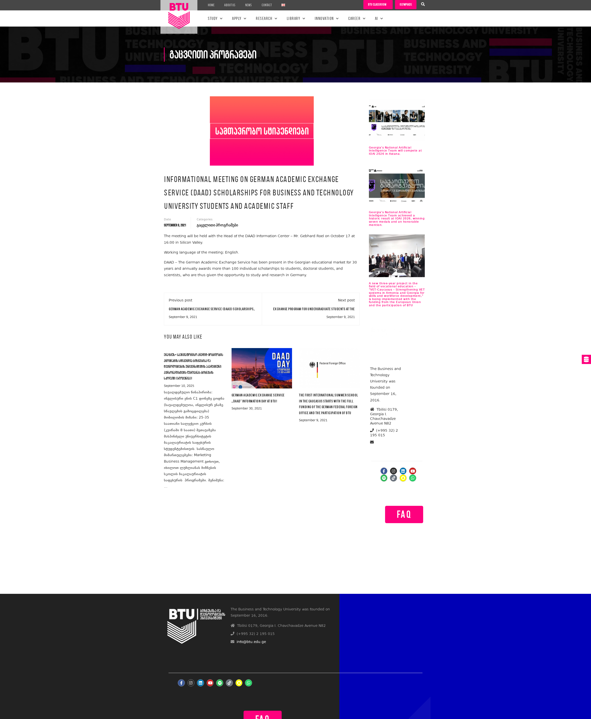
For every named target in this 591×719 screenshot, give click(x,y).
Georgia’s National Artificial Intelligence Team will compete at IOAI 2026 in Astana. (395, 150)
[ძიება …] (423, 4)
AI (376, 18)
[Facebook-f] (384, 471)
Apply (236, 18)
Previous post (180, 300)
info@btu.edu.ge (388, 447)
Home (211, 5)
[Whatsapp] (412, 478)
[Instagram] (393, 471)
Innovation (324, 18)
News (248, 5)
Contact (267, 5)
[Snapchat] (403, 478)
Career (354, 18)
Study (213, 18)
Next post (346, 300)
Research (264, 18)
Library (293, 18)
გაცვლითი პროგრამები (217, 225)
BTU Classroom (377, 4)
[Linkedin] (403, 471)
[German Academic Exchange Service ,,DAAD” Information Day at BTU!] (262, 368)
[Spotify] (384, 478)
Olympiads (406, 4)
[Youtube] (412, 471)
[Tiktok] (393, 478)
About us (229, 5)
